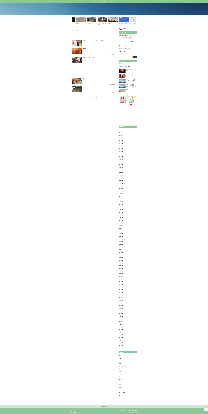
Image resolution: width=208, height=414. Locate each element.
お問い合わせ (128, 410)
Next (137, 21)
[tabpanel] (77, 21)
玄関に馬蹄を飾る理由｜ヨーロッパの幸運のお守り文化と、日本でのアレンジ (127, 36)
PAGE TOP (104, 406)
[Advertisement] (93, 34)
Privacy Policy (134, 410)
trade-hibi (122, 410)
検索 (119, 54)
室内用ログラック (122, 51)
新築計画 (120, 63)
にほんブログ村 (127, 28)
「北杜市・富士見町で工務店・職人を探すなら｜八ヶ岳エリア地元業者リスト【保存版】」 (127, 41)
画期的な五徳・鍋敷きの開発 (124, 48)
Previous (70, 21)
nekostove (125, 63)
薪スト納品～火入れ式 (123, 45)
